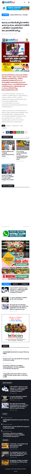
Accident (8, 19)
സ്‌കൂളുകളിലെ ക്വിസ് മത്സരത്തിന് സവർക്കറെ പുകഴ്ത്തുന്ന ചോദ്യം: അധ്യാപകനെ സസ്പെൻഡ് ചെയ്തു (15, 375)
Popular (6, 284)
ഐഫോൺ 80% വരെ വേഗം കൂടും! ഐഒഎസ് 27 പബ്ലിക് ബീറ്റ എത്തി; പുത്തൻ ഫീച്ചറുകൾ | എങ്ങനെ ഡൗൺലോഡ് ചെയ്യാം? (19, 290)
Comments (24, 284)
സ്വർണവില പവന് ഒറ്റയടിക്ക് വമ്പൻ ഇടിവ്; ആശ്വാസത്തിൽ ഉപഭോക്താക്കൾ (19, 445)
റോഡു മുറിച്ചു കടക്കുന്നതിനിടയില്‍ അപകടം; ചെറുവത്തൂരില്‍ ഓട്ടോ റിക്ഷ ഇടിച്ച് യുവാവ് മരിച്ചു (22, 155)
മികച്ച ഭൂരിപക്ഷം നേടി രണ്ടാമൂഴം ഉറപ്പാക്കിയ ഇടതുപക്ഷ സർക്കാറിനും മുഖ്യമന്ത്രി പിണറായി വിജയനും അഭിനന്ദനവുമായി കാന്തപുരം (19, 307)
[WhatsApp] (18, 132)
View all (27, 137)
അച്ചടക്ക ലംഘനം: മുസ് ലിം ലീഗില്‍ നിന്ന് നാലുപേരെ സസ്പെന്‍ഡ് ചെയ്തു (16, 359)
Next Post (26, 226)
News (21, 125)
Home (3, 19)
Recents (15, 284)
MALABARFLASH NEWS (20, 469)
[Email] (22, 132)
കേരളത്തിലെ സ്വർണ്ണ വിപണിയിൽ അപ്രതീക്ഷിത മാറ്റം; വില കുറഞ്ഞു (19, 461)
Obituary (4, 128)
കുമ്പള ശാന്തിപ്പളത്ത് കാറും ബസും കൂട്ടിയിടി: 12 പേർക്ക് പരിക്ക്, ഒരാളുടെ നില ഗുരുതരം (8, 177)
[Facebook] (7, 132)
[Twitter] (11, 132)
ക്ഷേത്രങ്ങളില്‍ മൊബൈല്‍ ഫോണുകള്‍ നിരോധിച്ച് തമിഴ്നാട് (16, 352)
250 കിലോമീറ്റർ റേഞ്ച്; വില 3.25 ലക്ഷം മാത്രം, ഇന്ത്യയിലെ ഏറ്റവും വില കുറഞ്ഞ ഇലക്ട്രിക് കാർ (18, 454)
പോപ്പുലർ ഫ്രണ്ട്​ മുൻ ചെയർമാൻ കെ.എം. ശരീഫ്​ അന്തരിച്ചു (18, 298)
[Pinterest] (15, 132)
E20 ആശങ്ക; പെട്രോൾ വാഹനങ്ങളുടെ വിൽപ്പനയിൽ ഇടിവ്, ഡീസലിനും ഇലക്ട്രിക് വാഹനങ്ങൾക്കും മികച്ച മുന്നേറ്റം (13, 367)
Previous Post (6, 226)
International (15, 125)
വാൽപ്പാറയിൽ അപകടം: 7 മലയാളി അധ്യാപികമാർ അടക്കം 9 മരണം (18, 15)
